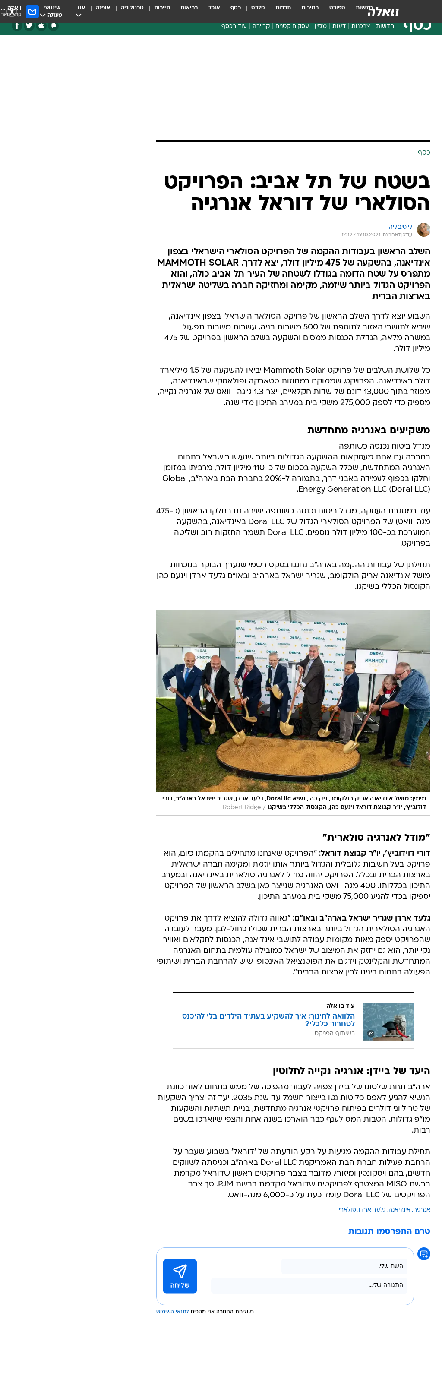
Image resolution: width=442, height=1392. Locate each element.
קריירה (261, 26)
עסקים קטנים (292, 26)
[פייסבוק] (17, 25)
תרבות (283, 8)
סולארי (347, 1210)
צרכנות (360, 26)
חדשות (385, 26)
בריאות (189, 8)
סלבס (258, 8)
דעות (339, 26)
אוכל (214, 8)
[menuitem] (332, 11)
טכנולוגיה (132, 8)
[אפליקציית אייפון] (41, 25)
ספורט (337, 8)
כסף (235, 8)
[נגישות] (11, 11)
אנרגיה (421, 1210)
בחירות (310, 8)
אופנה (103, 8)
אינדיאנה (399, 1210)
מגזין (321, 26)
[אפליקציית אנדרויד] (53, 25)
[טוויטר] (29, 25)
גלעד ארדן (372, 1210)
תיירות (162, 8)
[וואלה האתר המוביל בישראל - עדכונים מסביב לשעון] (383, 11)
